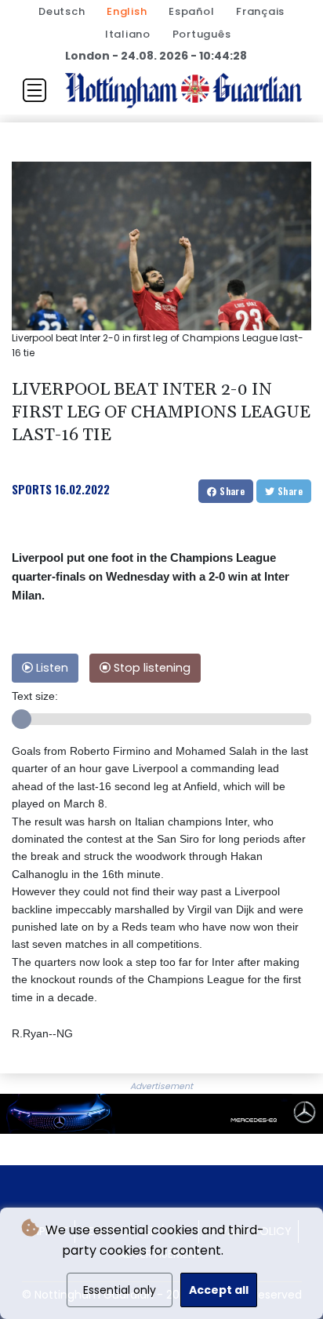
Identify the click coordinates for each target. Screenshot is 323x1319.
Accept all (219, 1290)
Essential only (119, 1290)
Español (191, 11)
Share (231, 490)
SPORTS (32, 488)
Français (260, 11)
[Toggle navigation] (34, 90)
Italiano (128, 34)
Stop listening (151, 668)
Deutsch (61, 11)
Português (201, 34)
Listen (50, 668)
